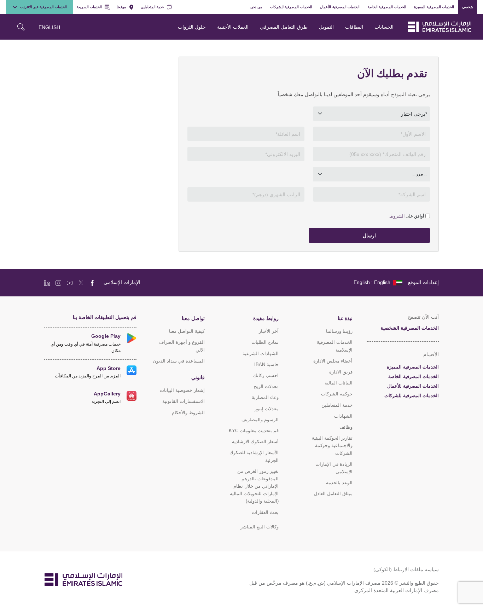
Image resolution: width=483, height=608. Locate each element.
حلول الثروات (192, 27)
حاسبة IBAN (266, 364)
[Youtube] (69, 282)
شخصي (467, 7)
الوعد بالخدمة (339, 482)
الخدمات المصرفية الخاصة (387, 7)
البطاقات (354, 27)
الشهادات (343, 416)
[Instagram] (58, 282)
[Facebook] (92, 282)
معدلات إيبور (267, 408)
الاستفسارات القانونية (183, 401)
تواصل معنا (193, 318)
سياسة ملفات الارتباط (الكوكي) (406, 569)
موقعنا (121, 7)
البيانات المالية (339, 383)
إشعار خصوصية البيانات (182, 390)
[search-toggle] (21, 27)
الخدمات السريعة (89, 7)
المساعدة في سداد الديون (179, 361)
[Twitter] (81, 282)
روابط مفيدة (266, 318)
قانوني (198, 377)
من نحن (256, 7)
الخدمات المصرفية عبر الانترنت (43, 7)
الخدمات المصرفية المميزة (434, 7)
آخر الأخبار (269, 331)
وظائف (346, 427)
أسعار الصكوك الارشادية (255, 441)
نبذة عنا (345, 318)
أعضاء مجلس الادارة (333, 361)
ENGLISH (49, 27)
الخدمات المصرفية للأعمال (340, 7)
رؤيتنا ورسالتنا (339, 331)
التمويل (326, 27)
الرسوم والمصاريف (260, 419)
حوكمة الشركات (337, 393)
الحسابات (384, 27)
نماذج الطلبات (265, 342)
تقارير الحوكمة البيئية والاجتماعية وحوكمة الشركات (332, 445)
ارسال (369, 235)
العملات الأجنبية (233, 27)
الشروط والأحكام (188, 412)
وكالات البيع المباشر (259, 526)
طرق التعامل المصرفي (284, 27)
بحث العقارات (265, 512)
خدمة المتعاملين (152, 7)
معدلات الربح (266, 386)
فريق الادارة (341, 372)
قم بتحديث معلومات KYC (254, 430)
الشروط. (397, 216)
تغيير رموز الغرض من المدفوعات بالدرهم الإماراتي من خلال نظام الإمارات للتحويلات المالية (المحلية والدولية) (254, 486)
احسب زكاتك (266, 375)
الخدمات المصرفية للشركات (291, 7)
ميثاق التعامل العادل (333, 493)
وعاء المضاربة (265, 397)
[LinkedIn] (47, 282)
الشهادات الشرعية (261, 353)
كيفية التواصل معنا (187, 331)
